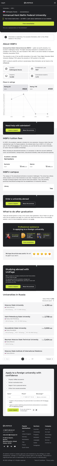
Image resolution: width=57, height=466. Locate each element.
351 (32, 359)
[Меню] (54, 2)
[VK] (11, 446)
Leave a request (13, 130)
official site (6, 63)
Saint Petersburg (14, 318)
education (10, 435)
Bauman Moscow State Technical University (21, 339)
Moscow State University (14, 305)
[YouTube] (15, 446)
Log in (3, 3)
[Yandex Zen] (8, 446)
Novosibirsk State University (15, 328)
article (32, 219)
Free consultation (28, 23)
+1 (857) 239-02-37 (9, 430)
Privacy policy (50, 460)
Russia (8, 307)
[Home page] (28, 3)
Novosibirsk (13, 330)
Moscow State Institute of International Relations (23, 351)
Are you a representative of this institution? (15, 28)
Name (9, 394)
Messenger (39, 394)
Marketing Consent (18, 406)
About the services (28, 130)
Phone (23, 394)
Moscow (12, 307)
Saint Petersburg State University (17, 317)
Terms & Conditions (39, 460)
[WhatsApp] (36, 410)
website (16, 146)
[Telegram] (33, 410)
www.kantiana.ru (24, 12)
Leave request (13, 410)
